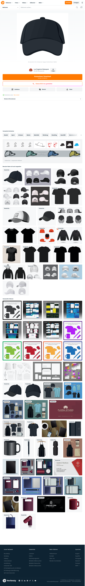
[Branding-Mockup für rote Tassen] (74, 504)
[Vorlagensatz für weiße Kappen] (70, 272)
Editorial (32, 2)
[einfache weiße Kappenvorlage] (50, 272)
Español (76, 556)
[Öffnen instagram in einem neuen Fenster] (22, 580)
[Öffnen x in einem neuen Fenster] (32, 580)
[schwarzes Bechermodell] (12, 448)
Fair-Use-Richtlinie (75, 581)
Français (76, 563)
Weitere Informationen (10, 99)
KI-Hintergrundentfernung (11, 570)
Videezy (6, 558)
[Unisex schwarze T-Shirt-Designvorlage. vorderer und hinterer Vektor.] (20, 235)
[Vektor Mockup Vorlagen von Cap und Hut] (16, 196)
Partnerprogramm (34, 558)
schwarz (20, 135)
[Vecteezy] (2, 2)
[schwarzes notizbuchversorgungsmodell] (11, 467)
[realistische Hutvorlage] (38, 176)
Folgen (52, 71)
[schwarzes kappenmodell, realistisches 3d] (67, 176)
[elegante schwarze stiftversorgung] (28, 448)
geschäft (63, 135)
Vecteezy (6, 556)
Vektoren (8, 2)
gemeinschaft (73, 135)
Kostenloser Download (42, 77)
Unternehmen (8, 561)
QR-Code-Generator (9, 573)
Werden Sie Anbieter (55, 561)
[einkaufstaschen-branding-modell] (11, 522)
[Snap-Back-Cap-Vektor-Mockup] (46, 235)
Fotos (16, 2)
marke (28, 135)
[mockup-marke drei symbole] (53, 390)
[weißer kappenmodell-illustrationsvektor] (34, 272)
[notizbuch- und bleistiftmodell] (73, 486)
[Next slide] (78, 135)
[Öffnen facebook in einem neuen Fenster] (19, 580)
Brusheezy (7, 553)
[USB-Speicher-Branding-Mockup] (28, 522)
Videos (24, 2)
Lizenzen (31, 553)
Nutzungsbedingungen (51, 581)
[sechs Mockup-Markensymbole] (36, 409)
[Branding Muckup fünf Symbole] (12, 486)
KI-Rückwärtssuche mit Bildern (12, 568)
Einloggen (74, 2)
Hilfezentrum (53, 553)
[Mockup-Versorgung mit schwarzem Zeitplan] (75, 428)
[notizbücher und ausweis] (54, 428)
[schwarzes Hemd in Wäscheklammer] (33, 428)
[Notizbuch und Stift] (11, 504)
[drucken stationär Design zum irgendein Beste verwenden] (32, 310)
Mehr (40, 2)
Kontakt (51, 556)
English (76, 553)
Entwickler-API (8, 565)
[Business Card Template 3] (65, 409)
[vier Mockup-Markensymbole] (32, 486)
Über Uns (52, 558)
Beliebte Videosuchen (35, 565)
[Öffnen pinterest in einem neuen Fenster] (27, 580)
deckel (6, 135)
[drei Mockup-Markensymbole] (72, 448)
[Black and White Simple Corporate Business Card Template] (51, 504)
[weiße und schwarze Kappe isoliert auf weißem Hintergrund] (19, 216)
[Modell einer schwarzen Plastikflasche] (55, 448)
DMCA (30, 556)
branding (54, 135)
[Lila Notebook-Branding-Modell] (28, 504)
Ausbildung (7, 563)
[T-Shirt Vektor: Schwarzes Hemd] (11, 254)
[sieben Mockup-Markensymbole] (14, 428)
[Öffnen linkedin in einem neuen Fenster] (24, 580)
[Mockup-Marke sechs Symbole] (53, 486)
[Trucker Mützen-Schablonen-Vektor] (69, 216)
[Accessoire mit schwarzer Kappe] (33, 390)
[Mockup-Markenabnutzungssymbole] (73, 390)
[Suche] (76, 7)
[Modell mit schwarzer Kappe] (13, 176)
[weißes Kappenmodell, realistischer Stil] (16, 288)
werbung (45, 135)
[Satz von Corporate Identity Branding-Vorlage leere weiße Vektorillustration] (47, 371)
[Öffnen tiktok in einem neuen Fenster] (30, 580)
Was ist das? (16, 95)
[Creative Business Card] (68, 467)
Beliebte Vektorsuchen (35, 561)
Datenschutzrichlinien (64, 581)
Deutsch (76, 561)
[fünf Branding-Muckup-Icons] (44, 467)
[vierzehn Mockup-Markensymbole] (13, 409)
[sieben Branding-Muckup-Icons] (27, 467)
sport (13, 135)
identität (36, 135)
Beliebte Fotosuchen (34, 563)
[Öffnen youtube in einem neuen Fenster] (35, 580)
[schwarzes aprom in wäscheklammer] (41, 448)
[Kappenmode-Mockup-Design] (40, 196)
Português (77, 558)
